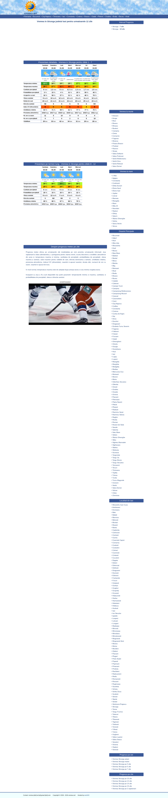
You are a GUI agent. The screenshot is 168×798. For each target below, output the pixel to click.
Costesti (115, 545)
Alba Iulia (115, 243)
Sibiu (114, 440)
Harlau (115, 598)
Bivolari (115, 522)
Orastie (115, 392)
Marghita (116, 364)
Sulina (115, 221)
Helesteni (116, 603)
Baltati (115, 515)
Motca (115, 646)
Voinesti (115, 750)
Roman (115, 422)
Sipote (115, 699)
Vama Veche (117, 223)
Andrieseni (116, 507)
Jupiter (115, 193)
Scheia (115, 689)
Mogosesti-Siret (118, 641)
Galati (94, 16)
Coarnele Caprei (118, 540)
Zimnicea (116, 495)
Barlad (115, 258)
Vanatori (116, 742)
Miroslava (116, 633)
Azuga (114, 118)
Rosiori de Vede (118, 425)
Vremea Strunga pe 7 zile (122, 769)
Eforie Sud (116, 191)
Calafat (115, 281)
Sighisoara (116, 445)
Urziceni (115, 483)
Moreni (115, 377)
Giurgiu (115, 346)
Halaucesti (116, 596)
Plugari (115, 656)
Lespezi (115, 618)
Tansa (115, 709)
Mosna (115, 644)
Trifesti (115, 729)
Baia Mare (116, 253)
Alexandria (116, 246)
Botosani (116, 268)
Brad (114, 271)
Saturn (115, 216)
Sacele (115, 427)
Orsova (115, 394)
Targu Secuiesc (118, 463)
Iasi (63, 16)
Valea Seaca (117, 739)
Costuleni (116, 548)
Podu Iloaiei (117, 659)
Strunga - (118, 26)
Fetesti (115, 334)
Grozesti (116, 593)
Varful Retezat (118, 164)
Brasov (87, 16)
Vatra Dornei (117, 166)
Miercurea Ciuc (118, 372)
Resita (115, 420)
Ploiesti (100, 16)
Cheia (115, 133)
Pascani (115, 397)
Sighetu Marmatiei (119, 442)
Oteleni (115, 651)
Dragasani (116, 324)
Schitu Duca (117, 691)
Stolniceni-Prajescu (119, 704)
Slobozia (116, 450)
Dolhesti (115, 568)
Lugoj (115, 357)
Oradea (108, 16)
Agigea (114, 178)
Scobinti (115, 694)
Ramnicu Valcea (118, 415)
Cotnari (115, 550)
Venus (115, 226)
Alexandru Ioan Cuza (120, 505)
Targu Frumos (118, 712)
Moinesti (116, 374)
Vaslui (115, 485)
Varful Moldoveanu (119, 159)
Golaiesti (116, 583)
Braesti (115, 525)
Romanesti (116, 679)
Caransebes (117, 298)
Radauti (115, 410)
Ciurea (115, 538)
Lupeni (115, 359)
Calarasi (116, 283)
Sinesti (115, 697)
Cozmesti (116, 553)
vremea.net (30, 13)
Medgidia (116, 367)
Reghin (115, 417)
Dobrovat (116, 565)
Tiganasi (116, 722)
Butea (115, 527)
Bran (114, 121)
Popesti (115, 661)
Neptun (115, 211)
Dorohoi (115, 321)
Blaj (114, 266)
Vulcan (115, 490)
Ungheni (116, 734)
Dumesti (116, 573)
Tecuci (115, 468)
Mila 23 (115, 206)
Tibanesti (116, 719)
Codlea (115, 306)
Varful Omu (117, 161)
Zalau (115, 493)
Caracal (115, 296)
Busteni (115, 128)
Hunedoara (117, 349)
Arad (127, 16)
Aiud (114, 240)
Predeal (115, 146)
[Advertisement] (65, 40)
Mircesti (115, 628)
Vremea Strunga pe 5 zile (122, 766)
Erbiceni (115, 575)
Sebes (115, 435)
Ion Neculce (117, 613)
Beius (115, 261)
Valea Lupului (117, 737)
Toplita (115, 473)
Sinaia (115, 151)
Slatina (115, 447)
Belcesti (115, 520)
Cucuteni (116, 558)
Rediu (115, 676)
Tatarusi (115, 714)
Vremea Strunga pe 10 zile (122, 778)
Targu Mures (117, 460)
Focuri (115, 580)
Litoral (115, 196)
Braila (115, 16)
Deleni (115, 563)
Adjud (114, 238)
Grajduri (115, 588)
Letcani (115, 621)
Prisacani (116, 666)
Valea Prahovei (118, 156)
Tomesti (115, 727)
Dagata (115, 560)
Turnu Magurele (118, 480)
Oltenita (115, 384)
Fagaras (116, 138)
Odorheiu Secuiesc (119, 382)
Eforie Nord (117, 188)
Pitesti (115, 404)
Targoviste (116, 455)
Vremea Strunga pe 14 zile (122, 783)
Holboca (116, 606)
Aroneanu (116, 510)
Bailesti (115, 256)
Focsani (115, 336)
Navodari (116, 208)
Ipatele (115, 616)
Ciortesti (116, 535)
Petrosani (116, 399)
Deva (114, 319)
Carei (114, 301)
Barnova (116, 517)
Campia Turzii (118, 286)
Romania (27, 16)
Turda (115, 478)
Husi (114, 351)
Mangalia (116, 201)
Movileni (116, 649)
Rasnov (115, 148)
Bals (114, 512)
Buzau (115, 278)
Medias (115, 369)
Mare (114, 203)
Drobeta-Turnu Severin (121, 326)
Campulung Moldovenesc (122, 291)
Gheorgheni (117, 341)
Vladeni (115, 747)
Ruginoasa (116, 684)
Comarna (116, 543)
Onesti (115, 387)
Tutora (115, 732)
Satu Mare (116, 432)
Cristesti (115, 555)
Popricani (116, 664)
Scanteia (116, 686)
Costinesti (116, 183)
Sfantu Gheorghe (119, 218)
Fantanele (116, 578)
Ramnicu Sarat (118, 412)
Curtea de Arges (118, 314)
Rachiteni (116, 671)
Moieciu (115, 141)
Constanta (71, 16)
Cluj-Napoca (46, 16)
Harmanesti (117, 601)
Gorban (115, 585)
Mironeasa (116, 631)
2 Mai (115, 176)
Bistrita (115, 263)
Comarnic (116, 136)
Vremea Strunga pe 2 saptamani (124, 789)
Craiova (79, 16)
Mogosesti (116, 638)
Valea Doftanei (118, 154)
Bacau (121, 16)
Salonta (115, 430)
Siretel (115, 702)
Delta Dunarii (117, 186)
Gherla (115, 344)
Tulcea (115, 475)
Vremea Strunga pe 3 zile (122, 764)
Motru (115, 379)
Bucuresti (36, 16)
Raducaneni (117, 674)
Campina (116, 131)
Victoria (115, 744)
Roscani (115, 681)
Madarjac (116, 626)
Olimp (115, 213)
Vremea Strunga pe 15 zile (122, 786)
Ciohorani (116, 532)
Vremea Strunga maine (121, 761)
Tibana (115, 717)
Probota (115, 669)
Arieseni (115, 116)
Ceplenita (116, 530)
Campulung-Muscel (120, 293)
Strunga (115, 707)
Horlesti (115, 608)
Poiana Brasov (118, 143)
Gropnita (116, 591)
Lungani (115, 623)
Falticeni (116, 331)
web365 (86, 795)
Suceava (116, 452)
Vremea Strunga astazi (121, 759)
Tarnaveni (116, 465)
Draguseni (116, 570)
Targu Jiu (116, 457)
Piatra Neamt (117, 402)
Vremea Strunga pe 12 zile (122, 781)
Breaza (115, 126)
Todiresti (116, 724)
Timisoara (56, 16)
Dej (114, 316)
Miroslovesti (117, 636)
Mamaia (115, 198)
